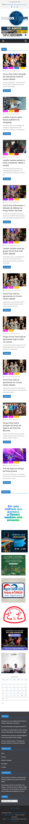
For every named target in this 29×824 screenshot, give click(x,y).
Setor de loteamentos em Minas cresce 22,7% (14, 726)
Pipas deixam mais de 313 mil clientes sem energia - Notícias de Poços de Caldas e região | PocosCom (14, 787)
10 (6, 689)
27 (18, 695)
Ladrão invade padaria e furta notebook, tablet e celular (14, 163)
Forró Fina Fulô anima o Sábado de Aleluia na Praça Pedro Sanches (14, 208)
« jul (2, 703)
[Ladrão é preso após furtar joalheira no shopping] (14, 103)
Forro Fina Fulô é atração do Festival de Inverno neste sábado (14, 76)
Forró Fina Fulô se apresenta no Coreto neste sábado (12, 296)
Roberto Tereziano (6, 760)
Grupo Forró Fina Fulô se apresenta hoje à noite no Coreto (14, 339)
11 (10, 689)
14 (21, 689)
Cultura (5, 67)
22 (25, 692)
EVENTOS (17, 67)
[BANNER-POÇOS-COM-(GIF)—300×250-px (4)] (13, 504)
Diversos (11, 67)
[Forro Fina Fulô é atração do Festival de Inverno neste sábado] (14, 60)
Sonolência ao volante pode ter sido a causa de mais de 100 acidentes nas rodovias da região (17, 4)
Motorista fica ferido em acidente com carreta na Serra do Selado (13, 779)
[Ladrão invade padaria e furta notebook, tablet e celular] (14, 146)
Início (2, 753)
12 (14, 689)
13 (18, 689)
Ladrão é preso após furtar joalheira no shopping (12, 120)
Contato (3, 767)
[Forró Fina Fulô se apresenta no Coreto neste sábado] (14, 279)
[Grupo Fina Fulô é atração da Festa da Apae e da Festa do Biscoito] (14, 409)
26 (14, 695)
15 (25, 689)
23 (3, 695)
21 (21, 692)
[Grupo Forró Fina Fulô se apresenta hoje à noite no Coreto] (14, 322)
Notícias (22, 67)
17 (6, 692)
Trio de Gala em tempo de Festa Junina (13, 469)
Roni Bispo (17, 71)
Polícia (16, 111)
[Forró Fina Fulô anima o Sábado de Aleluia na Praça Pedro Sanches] (14, 191)
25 (10, 695)
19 (14, 692)
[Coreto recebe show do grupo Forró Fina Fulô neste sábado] (14, 234)
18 (10, 692)
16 (3, 692)
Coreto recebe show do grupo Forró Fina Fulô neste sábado (13, 251)
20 (18, 692)
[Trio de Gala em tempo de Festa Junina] (14, 454)
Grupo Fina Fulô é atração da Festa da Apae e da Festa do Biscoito (12, 427)
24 (6, 695)
